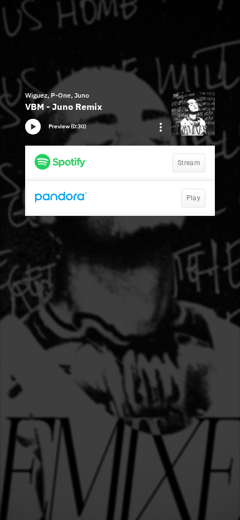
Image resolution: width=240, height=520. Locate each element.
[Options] (160, 127)
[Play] (33, 126)
